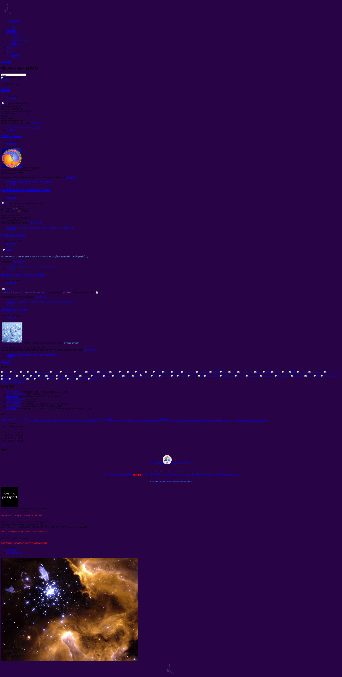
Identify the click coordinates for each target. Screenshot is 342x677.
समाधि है (62, 302)
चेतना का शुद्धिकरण (143, 421)
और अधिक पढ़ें (36, 123)
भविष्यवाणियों (17, 35)
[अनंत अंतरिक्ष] (8, 16)
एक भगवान (75, 421)
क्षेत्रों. (214, 421)
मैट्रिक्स (114, 421)
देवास (70, 421)
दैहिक (198, 421)
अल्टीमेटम (10, 47)
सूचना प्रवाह (11, 33)
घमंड (202, 420)
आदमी (125, 421)
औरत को (81, 421)
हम (129, 420)
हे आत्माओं (15, 45)
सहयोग (14, 28)
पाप (64, 421)
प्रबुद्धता (58, 227)
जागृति (42, 182)
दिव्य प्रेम (39, 420)
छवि (260, 421)
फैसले (8, 50)
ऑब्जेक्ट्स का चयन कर (14, 309)
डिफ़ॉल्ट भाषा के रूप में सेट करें (12, 381)
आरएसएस (5, 80)
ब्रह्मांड (60, 420)
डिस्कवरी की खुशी (187, 421)
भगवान (32, 420)
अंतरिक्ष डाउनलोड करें (20, 40)
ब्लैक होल (242, 421)
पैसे (67, 421)
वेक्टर (45, 421)
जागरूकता (134, 421)
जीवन (16, 128)
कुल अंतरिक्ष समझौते (14, 552)
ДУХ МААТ (23, 302)
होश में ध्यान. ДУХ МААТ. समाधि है (22, 275)
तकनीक (49, 182)
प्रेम (31, 227)
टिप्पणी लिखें (11, 98)
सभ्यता (237, 421)
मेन (13, 26)
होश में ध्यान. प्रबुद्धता (13, 235)
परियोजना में (10, 30)
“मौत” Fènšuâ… (11, 136)
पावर (54, 420)
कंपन (49, 420)
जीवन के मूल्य (17, 38)
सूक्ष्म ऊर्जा (227, 421)
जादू (19, 227)
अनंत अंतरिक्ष (6, 61)
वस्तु (266, 421)
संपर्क (14, 23)
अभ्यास (37, 128)
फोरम (14, 42)
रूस (13, 57)
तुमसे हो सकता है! (13, 21)
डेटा (72, 227)
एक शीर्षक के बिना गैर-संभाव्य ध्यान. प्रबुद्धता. (26, 190)
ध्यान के (5, 90)
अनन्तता (9, 128)
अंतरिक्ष (23, 128)
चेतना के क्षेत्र (209, 421)
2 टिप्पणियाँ (10, 130)
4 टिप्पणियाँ (10, 304)
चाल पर (170, 421)
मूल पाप (151, 421)
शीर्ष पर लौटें (5, 361)
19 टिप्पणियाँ (11, 230)
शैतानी (194, 421)
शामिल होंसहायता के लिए (171, 463)
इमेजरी (263, 421)
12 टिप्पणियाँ (11, 184)
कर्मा (94, 420)
